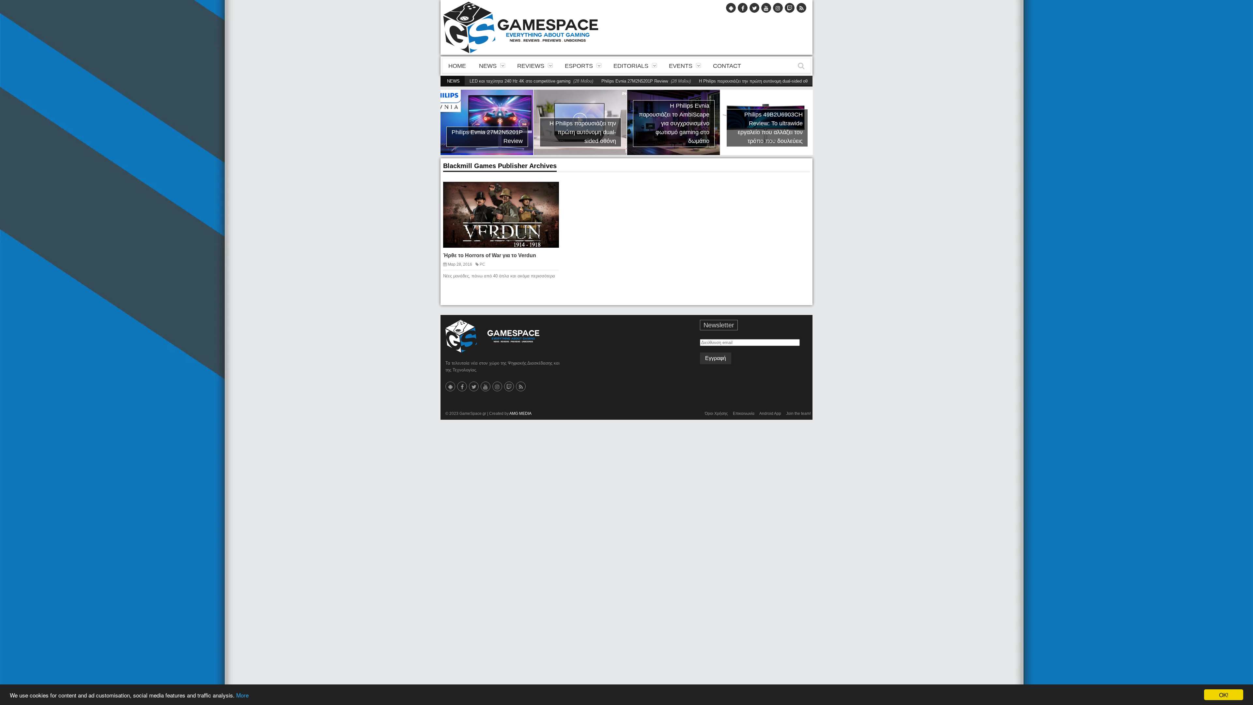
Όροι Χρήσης (716, 413)
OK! (1224, 695)
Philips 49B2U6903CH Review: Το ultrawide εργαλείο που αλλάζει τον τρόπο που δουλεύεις (736, 127)
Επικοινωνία (743, 413)
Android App (770, 413)
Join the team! (798, 413)
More (242, 695)
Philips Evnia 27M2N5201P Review (602, 81)
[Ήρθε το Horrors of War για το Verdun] (548, 192)
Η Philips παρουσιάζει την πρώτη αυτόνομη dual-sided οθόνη (724, 81)
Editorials (630, 66)
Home (457, 66)
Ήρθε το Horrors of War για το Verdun (489, 255)
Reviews (530, 66)
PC (482, 264)
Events (680, 66)
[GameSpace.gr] (492, 336)
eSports (579, 66)
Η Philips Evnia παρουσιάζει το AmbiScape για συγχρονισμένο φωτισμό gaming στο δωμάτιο (640, 123)
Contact (727, 66)
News (488, 66)
